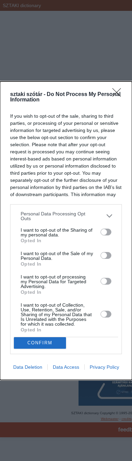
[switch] (106, 232)
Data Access (66, 367)
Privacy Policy (104, 367)
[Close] (118, 94)
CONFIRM (39, 342)
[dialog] (66, 230)
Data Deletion (27, 367)
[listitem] (66, 216)
